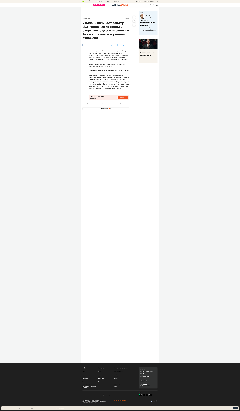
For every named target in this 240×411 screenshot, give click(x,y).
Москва (145, 1)
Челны (137, 1)
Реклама (100, 381)
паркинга (111, 50)
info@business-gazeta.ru (145, 376)
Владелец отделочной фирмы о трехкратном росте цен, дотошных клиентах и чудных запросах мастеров (148, 29)
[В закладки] (134, 21)
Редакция (84, 381)
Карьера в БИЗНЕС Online (87, 384)
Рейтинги (116, 376)
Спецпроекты (117, 381)
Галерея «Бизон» (117, 384)
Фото (99, 376)
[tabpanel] (148, 22)
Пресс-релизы (85, 378)
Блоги (83, 376)
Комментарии (106, 108)
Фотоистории (101, 378)
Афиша (83, 371)
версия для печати (125, 103)
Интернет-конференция (118, 371)
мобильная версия (118, 394)
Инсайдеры (116, 378)
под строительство (115, 70)
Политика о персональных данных (120, 400)
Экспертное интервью (121, 368)
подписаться (122, 97)
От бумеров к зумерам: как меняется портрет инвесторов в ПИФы (147, 54)
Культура (101, 368)
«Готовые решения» (150, 17)
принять (235, 408)
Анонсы (99, 371)
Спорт (86, 368)
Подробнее (61, 407)
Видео (99, 373)
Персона (84, 373)
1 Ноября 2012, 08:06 (86, 18)
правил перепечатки (126, 404)
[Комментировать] (134, 17)
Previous (140, 33)
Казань (84, 4)
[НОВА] (99, 5)
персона (141, 12)
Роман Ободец (149, 15)
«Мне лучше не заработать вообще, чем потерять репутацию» (147, 23)
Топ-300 (115, 386)
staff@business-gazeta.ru (145, 385)
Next (156, 33)
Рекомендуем (143, 50)
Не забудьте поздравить (119, 373)
